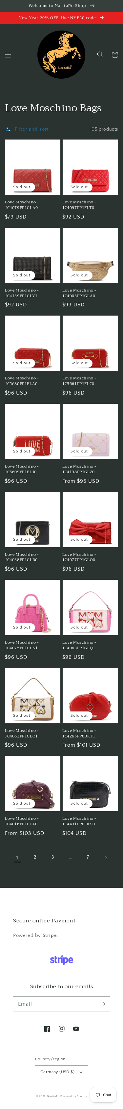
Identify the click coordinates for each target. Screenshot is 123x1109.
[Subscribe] (102, 1004)
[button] (8, 54)
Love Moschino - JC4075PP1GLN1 (22, 645)
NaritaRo (53, 1096)
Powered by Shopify (73, 1096)
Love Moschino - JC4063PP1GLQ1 (79, 645)
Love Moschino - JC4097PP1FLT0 (79, 205)
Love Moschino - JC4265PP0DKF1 (79, 733)
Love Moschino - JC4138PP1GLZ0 (79, 469)
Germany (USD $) (57, 1072)
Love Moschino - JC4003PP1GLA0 (79, 293)
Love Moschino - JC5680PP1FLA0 (22, 381)
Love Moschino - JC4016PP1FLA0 (22, 821)
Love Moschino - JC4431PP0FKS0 (79, 821)
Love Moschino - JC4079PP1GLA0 (22, 205)
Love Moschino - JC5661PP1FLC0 (79, 381)
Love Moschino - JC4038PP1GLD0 (22, 557)
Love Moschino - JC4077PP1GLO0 (79, 557)
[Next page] (106, 857)
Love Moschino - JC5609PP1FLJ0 (22, 469)
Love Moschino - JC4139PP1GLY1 (22, 293)
